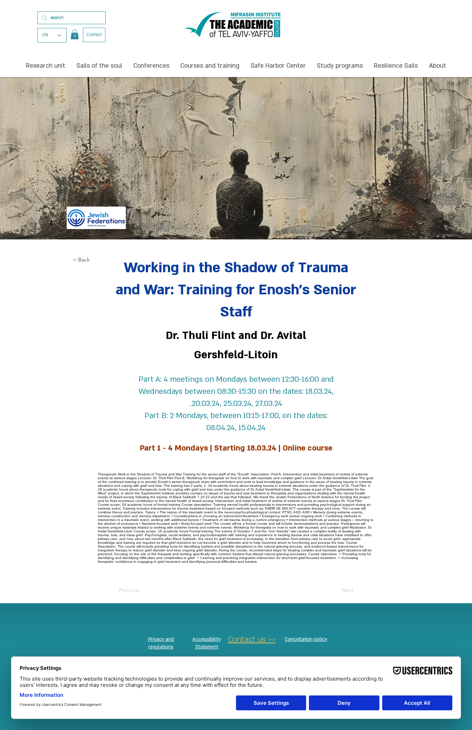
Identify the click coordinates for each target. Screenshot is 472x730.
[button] (74, 34)
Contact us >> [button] (252, 639)
